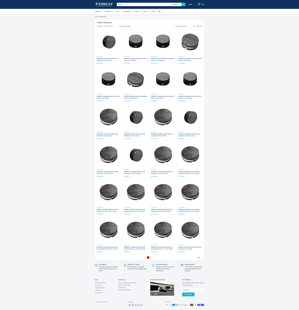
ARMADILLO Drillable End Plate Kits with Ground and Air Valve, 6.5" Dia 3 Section (188, 210)
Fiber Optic (98, 11)
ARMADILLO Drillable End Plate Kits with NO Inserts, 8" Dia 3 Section (189, 59)
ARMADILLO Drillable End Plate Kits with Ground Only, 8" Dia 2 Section (134, 135)
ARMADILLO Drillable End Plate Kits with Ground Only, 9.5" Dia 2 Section (107, 135)
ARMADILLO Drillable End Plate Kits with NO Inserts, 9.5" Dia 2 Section (162, 59)
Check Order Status (100, 282)
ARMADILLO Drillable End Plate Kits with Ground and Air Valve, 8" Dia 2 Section (161, 210)
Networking (108, 11)
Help (159, 11)
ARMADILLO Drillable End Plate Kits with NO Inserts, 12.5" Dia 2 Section (189, 97)
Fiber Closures (102, 16)
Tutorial (153, 11)
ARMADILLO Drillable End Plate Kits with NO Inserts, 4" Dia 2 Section (135, 59)
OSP (117, 11)
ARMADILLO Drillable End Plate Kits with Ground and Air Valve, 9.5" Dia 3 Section (188, 172)
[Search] (183, 4)
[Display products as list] (201, 26)
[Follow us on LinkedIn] (141, 305)
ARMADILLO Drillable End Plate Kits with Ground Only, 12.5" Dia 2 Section (134, 172)
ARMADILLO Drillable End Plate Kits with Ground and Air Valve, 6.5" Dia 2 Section (107, 248)
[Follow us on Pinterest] (136, 305)
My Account (98, 285)
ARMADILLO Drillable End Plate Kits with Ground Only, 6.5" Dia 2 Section (188, 135)
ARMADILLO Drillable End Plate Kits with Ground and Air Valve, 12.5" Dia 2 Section (162, 248)
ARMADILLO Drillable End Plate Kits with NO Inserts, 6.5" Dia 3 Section (135, 97)
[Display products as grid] (198, 26)
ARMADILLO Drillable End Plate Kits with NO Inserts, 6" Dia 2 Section (162, 97)
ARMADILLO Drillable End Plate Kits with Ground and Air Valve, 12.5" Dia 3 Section (134, 248)
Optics (145, 11)
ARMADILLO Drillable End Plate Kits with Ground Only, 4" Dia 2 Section (107, 59)
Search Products (99, 288)
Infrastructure (126, 11)
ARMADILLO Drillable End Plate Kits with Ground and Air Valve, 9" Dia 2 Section (107, 210)
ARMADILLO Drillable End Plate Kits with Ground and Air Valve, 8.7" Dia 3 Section (134, 210)
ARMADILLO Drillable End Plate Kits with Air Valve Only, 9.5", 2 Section (189, 248)
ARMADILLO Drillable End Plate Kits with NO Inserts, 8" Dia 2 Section (108, 97)
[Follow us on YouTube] (139, 305)
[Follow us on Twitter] (133, 305)
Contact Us (98, 290)
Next (198, 257)
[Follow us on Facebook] (130, 305)
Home (96, 16)
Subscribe (188, 294)
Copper (137, 11)
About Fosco (98, 293)
